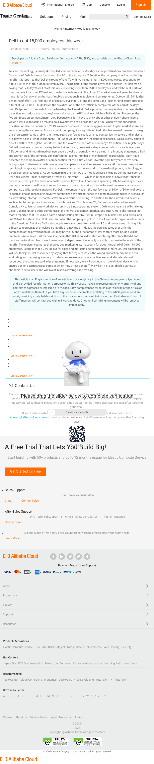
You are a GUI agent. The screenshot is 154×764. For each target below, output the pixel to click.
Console (105, 4)
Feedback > (77, 445)
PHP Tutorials (117, 679)
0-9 (104, 696)
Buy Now (27, 335)
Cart (89, 4)
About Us (21, 717)
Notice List (66, 717)
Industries (50, 679)
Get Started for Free (25, 471)
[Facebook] (53, 556)
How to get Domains (57, 663)
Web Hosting (112, 647)
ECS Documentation (30, 663)
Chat (8, 500)
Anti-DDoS (48, 647)
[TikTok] (87, 556)
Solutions (47, 17)
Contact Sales (142, 16)
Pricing (66, 17)
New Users (130, 663)
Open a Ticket (13, 522)
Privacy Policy (38, 717)
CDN (37, 647)
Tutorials (101, 679)
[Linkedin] (62, 556)
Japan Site (9, 663)
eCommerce (94, 647)
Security (127, 647)
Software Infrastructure (87, 663)
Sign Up (141, 5)
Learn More (17, 335)
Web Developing (84, 679)
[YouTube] (78, 556)
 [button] (51, 412)
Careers (8, 717)
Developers (65, 679)
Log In (121, 4)
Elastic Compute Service (18, 647)
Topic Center (10, 679)
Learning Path (113, 663)
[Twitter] (70, 556)
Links (78, 717)
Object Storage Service (71, 647)
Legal (53, 717)
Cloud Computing (31, 679)
